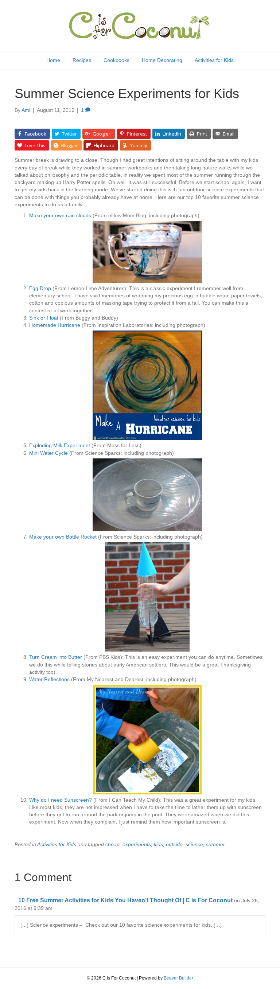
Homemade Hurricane (54, 325)
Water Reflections (49, 679)
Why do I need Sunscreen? (60, 800)
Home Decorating (162, 60)
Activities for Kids (214, 60)
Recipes (82, 60)
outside (174, 844)
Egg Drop (40, 288)
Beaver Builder (178, 978)
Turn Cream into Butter (55, 657)
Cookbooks (116, 60)
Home (53, 60)
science (194, 844)
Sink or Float (43, 318)
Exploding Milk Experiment (59, 445)
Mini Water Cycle (48, 453)
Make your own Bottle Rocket (63, 537)
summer (215, 844)
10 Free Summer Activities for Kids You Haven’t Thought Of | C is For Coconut (125, 900)
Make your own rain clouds (60, 215)
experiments (136, 844)
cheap (112, 844)
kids (158, 844)
